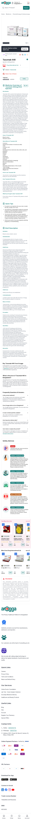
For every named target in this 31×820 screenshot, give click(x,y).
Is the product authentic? (9, 395)
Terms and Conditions (7, 676)
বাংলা (27, 85)
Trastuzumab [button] (13, 69)
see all (28, 521)
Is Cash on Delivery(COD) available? (11, 412)
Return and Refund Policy (8, 679)
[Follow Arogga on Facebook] (6, 790)
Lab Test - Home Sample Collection (11, 692)
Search (26, 8)
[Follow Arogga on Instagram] (9, 790)
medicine (6, 368)
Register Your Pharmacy (7, 715)
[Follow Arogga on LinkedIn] (2, 790)
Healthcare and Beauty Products (10, 697)
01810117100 (13, 730)
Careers (3, 671)
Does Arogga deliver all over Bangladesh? (13, 405)
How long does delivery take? (10, 420)
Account (3, 712)
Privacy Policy (5, 674)
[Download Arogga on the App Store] (13, 779)
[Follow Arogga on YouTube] (13, 790)
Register (24, 49)
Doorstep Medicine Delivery (9, 694)
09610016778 (12, 728)
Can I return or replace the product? (11, 429)
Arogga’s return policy (8, 433)
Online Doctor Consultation (8, 689)
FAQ (2, 710)
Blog (2, 707)
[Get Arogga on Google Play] (4, 779)
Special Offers (5, 718)
